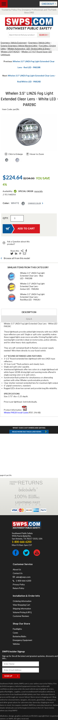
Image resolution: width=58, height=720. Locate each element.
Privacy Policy (19, 584)
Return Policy (18, 588)
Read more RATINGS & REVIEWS (26, 432)
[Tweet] (11, 253)
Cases (15, 632)
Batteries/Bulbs (19, 636)
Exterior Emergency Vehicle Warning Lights (19, 45)
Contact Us (17, 573)
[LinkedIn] (16, 253)
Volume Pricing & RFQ (22, 612)
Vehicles (16, 644)
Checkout (48, 3)
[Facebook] (26, 250)
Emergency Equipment (22, 640)
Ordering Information (22, 601)
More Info (38, 191)
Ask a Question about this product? (18, 242)
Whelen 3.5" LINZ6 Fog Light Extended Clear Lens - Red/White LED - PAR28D (29, 78)
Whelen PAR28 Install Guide (16, 412)
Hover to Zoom (37, 154)
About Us (17, 569)
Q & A (29, 318)
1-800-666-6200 (23, 581)
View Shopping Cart (21, 605)
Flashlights (17, 629)
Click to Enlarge (15, 154)
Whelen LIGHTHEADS (10, 51)
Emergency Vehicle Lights (39, 42)
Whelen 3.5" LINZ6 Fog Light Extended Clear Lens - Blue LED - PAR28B (32, 276)
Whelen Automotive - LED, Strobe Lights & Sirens (29, 48)
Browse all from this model (17, 258)
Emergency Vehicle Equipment (14, 42)
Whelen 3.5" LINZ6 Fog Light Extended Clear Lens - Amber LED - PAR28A (32, 286)
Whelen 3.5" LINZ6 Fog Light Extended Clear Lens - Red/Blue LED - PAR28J (32, 297)
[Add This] (22, 250)
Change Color (34, 203)
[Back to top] (48, 710)
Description (29, 312)
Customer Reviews (21, 616)
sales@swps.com (23, 577)
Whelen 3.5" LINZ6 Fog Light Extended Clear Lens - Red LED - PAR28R (29, 64)
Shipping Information (22, 608)
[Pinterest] (20, 253)
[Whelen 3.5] (6, 160)
